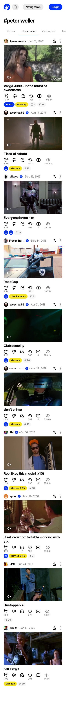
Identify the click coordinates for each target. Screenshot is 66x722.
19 (26, 168)
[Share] (54, 41)
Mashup (21, 104)
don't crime (13, 410)
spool (13, 496)
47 (41, 104)
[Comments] (23, 96)
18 (26, 424)
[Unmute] (9, 77)
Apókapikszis (18, 41)
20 (27, 360)
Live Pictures (18, 296)
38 (32, 488)
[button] (6, 96)
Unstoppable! (14, 605)
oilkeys (14, 176)
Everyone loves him (19, 218)
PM (12, 432)
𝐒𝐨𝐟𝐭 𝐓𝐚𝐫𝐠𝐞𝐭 (11, 669)
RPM (12, 564)
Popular (11, 31)
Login (55, 7)
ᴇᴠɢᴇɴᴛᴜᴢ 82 (17, 112)
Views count (48, 31)
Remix (9, 104)
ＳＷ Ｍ (13, 628)
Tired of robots (15, 154)
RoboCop (11, 282)
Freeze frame (16, 240)
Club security (14, 346)
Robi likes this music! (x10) (24, 473)
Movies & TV (18, 488)
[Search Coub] (15, 7)
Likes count (28, 31)
